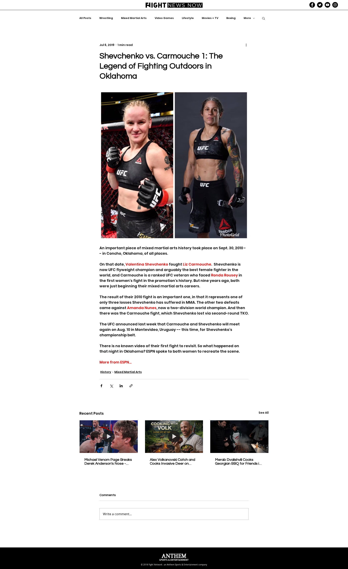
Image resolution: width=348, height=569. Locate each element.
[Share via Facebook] (101, 386)
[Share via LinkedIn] (121, 386)
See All (264, 413)
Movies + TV (210, 18)
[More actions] (246, 45)
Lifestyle (188, 18)
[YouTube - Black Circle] (327, 5)
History (105, 372)
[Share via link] (131, 386)
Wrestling (106, 18)
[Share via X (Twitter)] (111, 386)
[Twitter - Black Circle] (320, 5)
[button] (263, 18)
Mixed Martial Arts (134, 18)
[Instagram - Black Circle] (335, 5)
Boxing (231, 18)
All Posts (85, 18)
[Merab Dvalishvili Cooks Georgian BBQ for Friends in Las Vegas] (239, 436)
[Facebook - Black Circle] (312, 5)
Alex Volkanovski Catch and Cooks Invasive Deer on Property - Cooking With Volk (173, 461)
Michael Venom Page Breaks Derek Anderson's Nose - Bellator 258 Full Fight (108, 461)
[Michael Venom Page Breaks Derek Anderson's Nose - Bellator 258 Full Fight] (109, 436)
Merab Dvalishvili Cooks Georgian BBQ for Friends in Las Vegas (238, 461)
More (247, 18)
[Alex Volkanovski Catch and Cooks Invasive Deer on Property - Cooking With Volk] (174, 436)
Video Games (164, 18)
